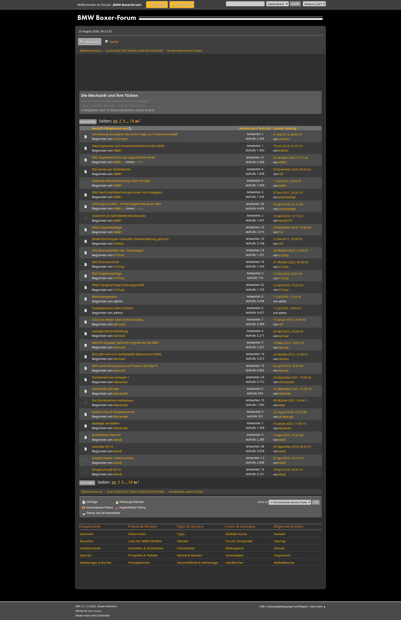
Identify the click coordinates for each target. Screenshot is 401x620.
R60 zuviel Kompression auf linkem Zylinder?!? (125, 366)
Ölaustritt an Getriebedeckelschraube (118, 215)
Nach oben (87, 482)
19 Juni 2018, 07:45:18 (287, 146)
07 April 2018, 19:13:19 (288, 458)
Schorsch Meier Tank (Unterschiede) (117, 319)
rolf (281, 174)
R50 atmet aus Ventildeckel (111, 169)
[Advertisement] (155, 62)
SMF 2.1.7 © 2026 (85, 606)
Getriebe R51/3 (102, 446)
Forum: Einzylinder (239, 541)
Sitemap (280, 541)
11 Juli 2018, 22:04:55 (287, 181)
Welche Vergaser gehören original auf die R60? (125, 342)
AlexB (118, 439)
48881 (118, 150)
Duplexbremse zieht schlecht (112, 308)
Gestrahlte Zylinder (105, 389)
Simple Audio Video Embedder (92, 615)
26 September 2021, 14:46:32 (292, 377)
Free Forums (94, 611)
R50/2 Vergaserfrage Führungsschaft (118, 285)
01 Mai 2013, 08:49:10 (287, 134)
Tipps (181, 534)
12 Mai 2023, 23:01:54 (287, 274)
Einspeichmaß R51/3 (106, 469)
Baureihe (86, 541)
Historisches (137, 534)
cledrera (284, 359)
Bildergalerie (235, 548)
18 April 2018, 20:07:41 (288, 470)
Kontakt (279, 534)
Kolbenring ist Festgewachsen (113, 412)
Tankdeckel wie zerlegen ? (110, 377)
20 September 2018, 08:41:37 (292, 447)
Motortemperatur (104, 296)
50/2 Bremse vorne (105, 262)
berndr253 (285, 220)
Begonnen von (117, 128)
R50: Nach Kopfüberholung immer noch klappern (127, 192)
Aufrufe (265, 128)
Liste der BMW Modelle (145, 541)
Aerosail (119, 324)
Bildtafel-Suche (236, 534)
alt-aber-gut (286, 417)
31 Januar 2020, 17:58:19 (289, 424)
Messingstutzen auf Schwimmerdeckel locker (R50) (128, 146)
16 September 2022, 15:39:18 (292, 389)
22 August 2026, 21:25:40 (290, 412)
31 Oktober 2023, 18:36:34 (290, 262)
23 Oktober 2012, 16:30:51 (290, 354)
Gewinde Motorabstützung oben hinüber (121, 181)
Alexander (121, 382)
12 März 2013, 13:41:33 (288, 343)
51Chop (119, 255)
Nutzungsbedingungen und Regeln (287, 606)
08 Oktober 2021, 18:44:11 (290, 400)
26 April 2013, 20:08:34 (288, 331)
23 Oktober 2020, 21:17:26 (290, 158)
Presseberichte (139, 562)
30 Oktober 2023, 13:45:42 (290, 250)
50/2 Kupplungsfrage (107, 273)
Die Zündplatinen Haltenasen (112, 400)
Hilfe (262, 606)
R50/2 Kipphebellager (107, 227)
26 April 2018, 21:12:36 (288, 204)
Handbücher (234, 562)
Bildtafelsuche (284, 562)
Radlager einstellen (105, 423)
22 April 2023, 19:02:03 (288, 285)
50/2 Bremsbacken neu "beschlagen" (118, 250)
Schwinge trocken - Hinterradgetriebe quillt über (126, 204)
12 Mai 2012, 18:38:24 (287, 239)
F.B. (281, 232)
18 (131, 121)
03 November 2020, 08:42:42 (292, 169)
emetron (284, 139)
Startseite (86, 534)
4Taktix (119, 243)
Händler (182, 541)
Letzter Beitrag (284, 128)
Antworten (247, 128)
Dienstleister (186, 548)
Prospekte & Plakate (142, 555)
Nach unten (87, 121)
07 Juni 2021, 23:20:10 (287, 192)
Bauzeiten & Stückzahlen (146, 548)
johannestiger (287, 197)
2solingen (121, 139)
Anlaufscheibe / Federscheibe (113, 458)
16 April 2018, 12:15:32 (288, 216)
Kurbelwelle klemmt (106, 435)
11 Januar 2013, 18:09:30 (289, 320)
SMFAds (79, 611)
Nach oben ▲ (318, 606)
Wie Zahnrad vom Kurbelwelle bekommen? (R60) (126, 354)
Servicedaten (235, 555)
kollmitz (283, 150)
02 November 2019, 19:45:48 (292, 227)
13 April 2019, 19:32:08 (288, 435)
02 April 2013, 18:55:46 (288, 366)
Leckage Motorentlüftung (110, 331)
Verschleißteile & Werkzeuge (197, 562)
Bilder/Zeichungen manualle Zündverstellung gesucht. (130, 239)
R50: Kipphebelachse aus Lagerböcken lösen (123, 157)
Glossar (279, 548)
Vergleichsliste (90, 548)
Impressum (282, 555)
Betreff (97, 128)
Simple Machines (107, 606)
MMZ (282, 405)
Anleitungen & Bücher (96, 562)
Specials (85, 555)
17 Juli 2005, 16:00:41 (287, 308)
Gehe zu (262, 502)
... (127, 121)
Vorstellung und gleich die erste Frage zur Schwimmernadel (135, 134)
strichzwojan (286, 382)
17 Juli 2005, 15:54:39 (287, 297)
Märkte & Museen (189, 555)
